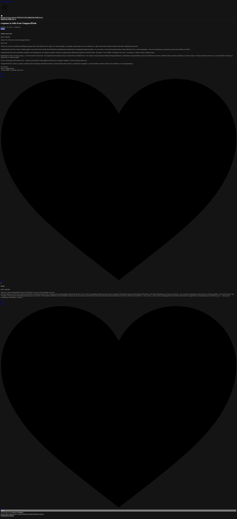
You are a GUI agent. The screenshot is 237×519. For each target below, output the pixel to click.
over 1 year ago (5, 37)
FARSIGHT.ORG (22, 17)
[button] (1, 15)
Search (14, 17)
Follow (3, 29)
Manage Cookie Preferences (31, 514)
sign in (9, 512)
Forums (8, 17)
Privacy (15, 514)
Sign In (13, 19)
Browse (3, 17)
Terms (11, 514)
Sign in (41, 17)
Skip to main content (7, 1)
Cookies (20, 514)
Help (7, 514)
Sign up (3, 512)
